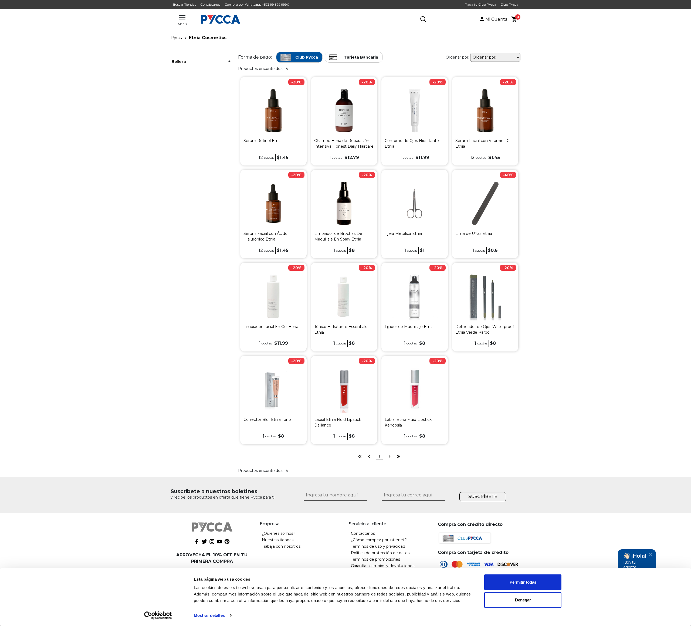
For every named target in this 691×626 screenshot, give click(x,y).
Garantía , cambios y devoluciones (382, 565)
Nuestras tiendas (277, 539)
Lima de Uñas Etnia (473, 233)
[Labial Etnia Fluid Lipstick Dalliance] (344, 388)
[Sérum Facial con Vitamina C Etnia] (485, 110)
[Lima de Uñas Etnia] (485, 203)
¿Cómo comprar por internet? (379, 539)
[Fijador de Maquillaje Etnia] (414, 296)
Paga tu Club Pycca (480, 4)
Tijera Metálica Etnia (403, 233)
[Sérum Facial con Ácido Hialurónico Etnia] (273, 203)
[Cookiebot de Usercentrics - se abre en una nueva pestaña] (158, 615)
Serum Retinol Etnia (262, 140)
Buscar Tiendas (184, 4)
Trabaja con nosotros (281, 546)
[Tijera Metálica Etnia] (414, 203)
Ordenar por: (457, 57)
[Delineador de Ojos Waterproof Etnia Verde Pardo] (485, 296)
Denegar (523, 599)
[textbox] (355, 19)
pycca (177, 37)
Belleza (179, 61)
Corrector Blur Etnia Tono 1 (268, 419)
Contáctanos (210, 4)
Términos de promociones (375, 559)
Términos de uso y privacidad (378, 546)
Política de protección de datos (380, 552)
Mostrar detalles (209, 615)
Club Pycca (509, 4)
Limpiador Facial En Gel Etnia (270, 326)
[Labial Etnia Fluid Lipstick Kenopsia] (414, 388)
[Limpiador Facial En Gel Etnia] (273, 296)
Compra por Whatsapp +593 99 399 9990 (257, 4)
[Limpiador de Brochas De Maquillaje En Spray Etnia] (344, 203)
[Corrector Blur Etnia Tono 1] (273, 388)
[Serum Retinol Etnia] (273, 110)
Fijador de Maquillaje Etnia (409, 326)
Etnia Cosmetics (207, 37)
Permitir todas (523, 582)
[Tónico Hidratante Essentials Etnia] (344, 296)
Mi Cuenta (496, 19)
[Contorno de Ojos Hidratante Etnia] (414, 110)
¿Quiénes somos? (278, 533)
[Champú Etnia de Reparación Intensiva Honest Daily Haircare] (344, 110)
